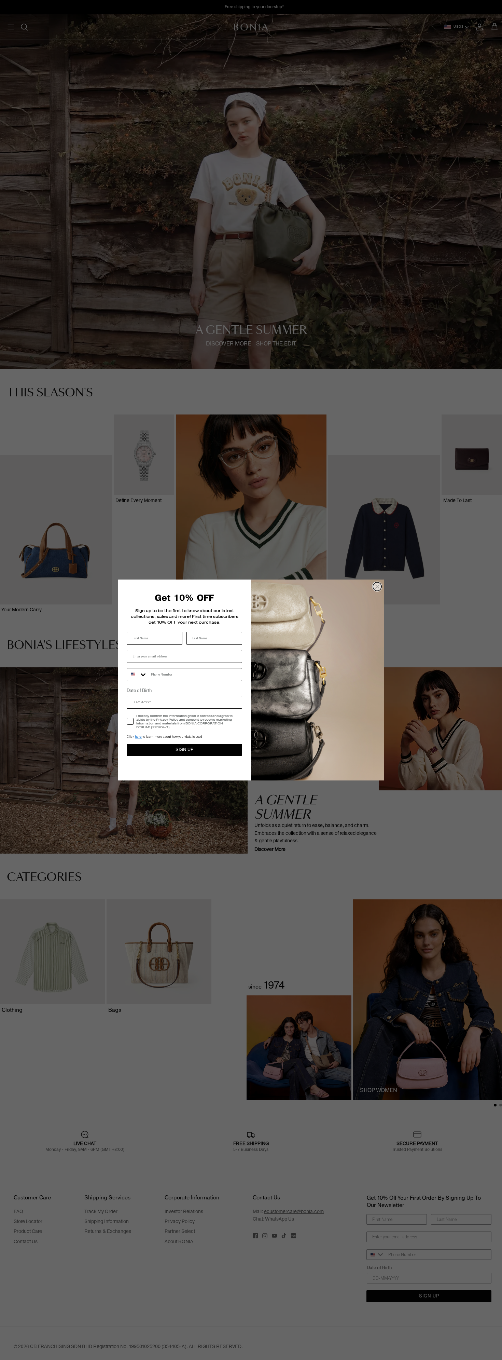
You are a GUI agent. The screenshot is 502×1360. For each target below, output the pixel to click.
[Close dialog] (377, 586)
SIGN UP (184, 749)
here (138, 736)
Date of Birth (139, 690)
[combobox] (137, 674)
